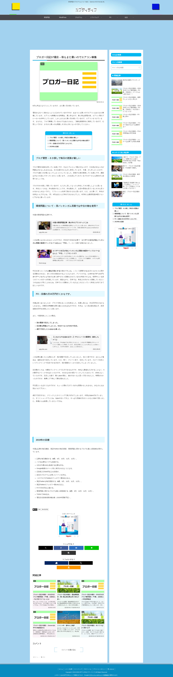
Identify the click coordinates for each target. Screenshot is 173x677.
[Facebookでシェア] (61, 548)
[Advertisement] (86, 35)
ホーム (61, 669)
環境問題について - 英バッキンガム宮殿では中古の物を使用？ (127, 215)
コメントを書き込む (68, 650)
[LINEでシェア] (91, 548)
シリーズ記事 (68, 669)
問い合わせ (111, 669)
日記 (36, 509)
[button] (68, 553)
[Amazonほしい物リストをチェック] (69, 567)
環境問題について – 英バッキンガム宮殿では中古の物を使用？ (69, 140)
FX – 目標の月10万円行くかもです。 (61, 143)
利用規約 (106, 675)
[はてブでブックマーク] (76, 548)
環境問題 (46, 509)
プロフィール (87, 669)
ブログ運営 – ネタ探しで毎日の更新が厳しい (63, 137)
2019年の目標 (53, 146)
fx (40, 509)
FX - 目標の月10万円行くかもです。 (126, 219)
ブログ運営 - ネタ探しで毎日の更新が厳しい (127, 210)
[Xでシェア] (45, 548)
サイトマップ (78, 669)
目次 (67, 133)
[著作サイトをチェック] (56, 563)
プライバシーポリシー (99, 669)
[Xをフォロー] (81, 563)
